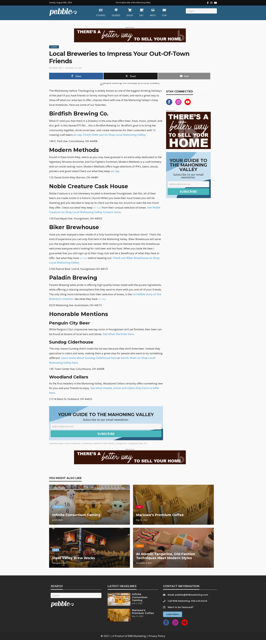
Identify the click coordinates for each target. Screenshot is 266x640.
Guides (116, 15)
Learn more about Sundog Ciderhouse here (89, 358)
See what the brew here (118, 334)
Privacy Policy (157, 636)
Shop (130, 15)
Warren (111, 443)
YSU (145, 443)
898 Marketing (137, 636)
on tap (77, 135)
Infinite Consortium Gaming (139, 597)
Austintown (76, 443)
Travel (104, 443)
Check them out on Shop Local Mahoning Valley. (114, 135)
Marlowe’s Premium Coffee (143, 612)
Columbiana (86, 443)
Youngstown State (135, 443)
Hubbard (97, 443)
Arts (153, 15)
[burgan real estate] (188, 130)
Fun (164, 15)
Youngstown (121, 443)
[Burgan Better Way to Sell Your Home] (130, 35)
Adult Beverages (56, 443)
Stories (100, 15)
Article (67, 443)
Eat (141, 15)
